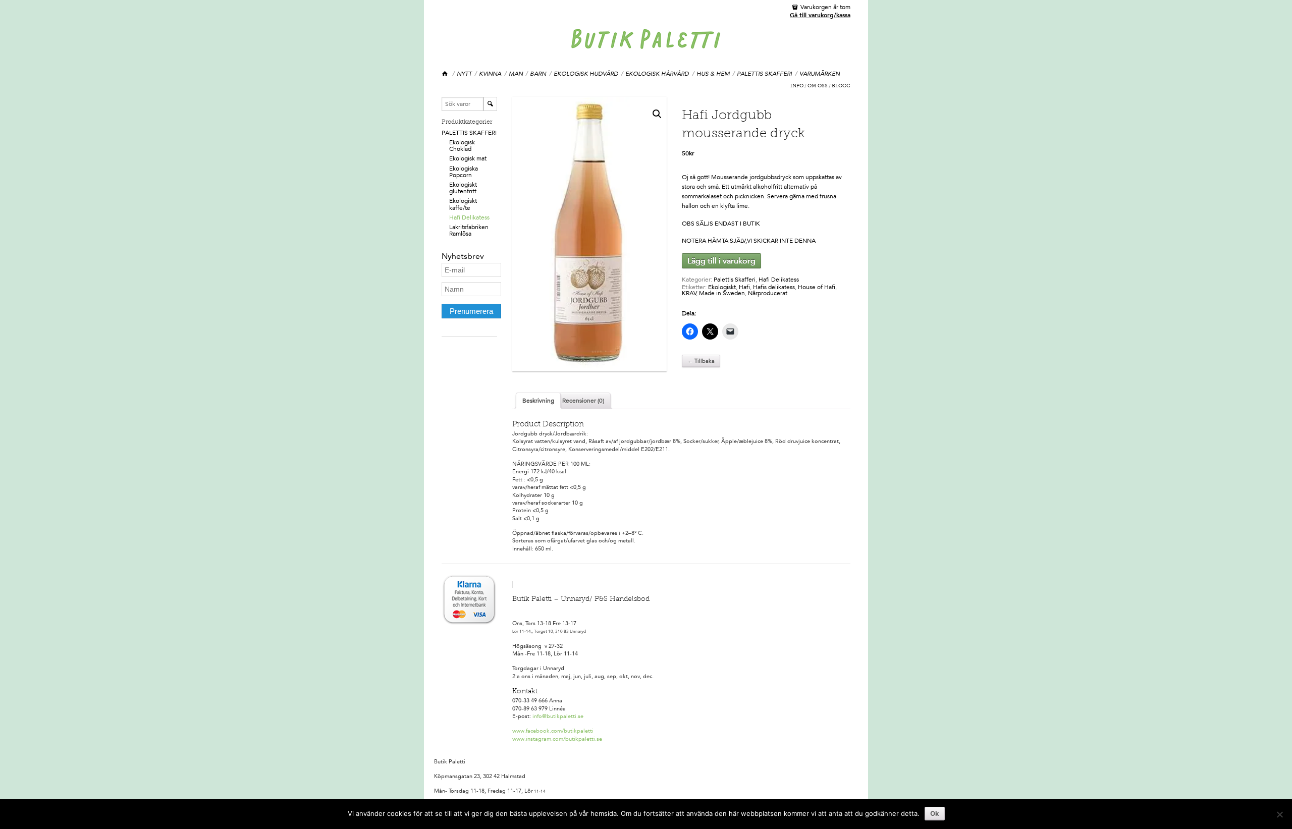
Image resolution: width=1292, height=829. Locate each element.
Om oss (817, 86)
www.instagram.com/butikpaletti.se (557, 739)
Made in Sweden (722, 293)
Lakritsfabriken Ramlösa (469, 230)
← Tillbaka (701, 361)
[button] (657, 114)
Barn (538, 73)
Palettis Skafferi (764, 73)
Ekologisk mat (468, 158)
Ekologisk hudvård (586, 73)
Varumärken (819, 73)
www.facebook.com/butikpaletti (553, 731)
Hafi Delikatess (469, 217)
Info (796, 86)
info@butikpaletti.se (557, 716)
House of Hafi (816, 287)
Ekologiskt (722, 287)
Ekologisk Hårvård (657, 73)
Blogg (841, 86)
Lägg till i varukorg (721, 260)
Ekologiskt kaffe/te (463, 204)
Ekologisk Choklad (462, 145)
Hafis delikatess (774, 287)
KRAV (689, 293)
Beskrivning (538, 400)
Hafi (744, 287)
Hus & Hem (713, 73)
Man (516, 73)
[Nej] (1279, 814)
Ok (934, 813)
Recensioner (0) (583, 400)
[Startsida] (445, 74)
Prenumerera (471, 311)
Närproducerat (767, 293)
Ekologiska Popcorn (463, 172)
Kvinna (490, 73)
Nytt (464, 73)
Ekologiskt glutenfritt (463, 188)
